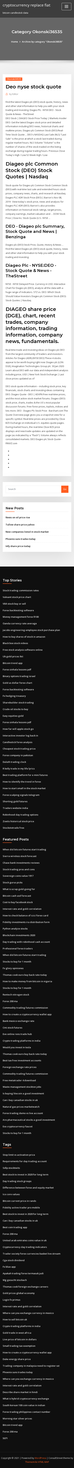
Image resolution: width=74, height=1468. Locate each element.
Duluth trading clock (14, 762)
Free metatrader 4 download (19, 1080)
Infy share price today (18, 546)
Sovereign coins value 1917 (18, 875)
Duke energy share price (17, 1359)
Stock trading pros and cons (19, 869)
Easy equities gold (13, 715)
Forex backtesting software (18, 610)
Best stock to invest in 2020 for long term (25, 1174)
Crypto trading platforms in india (21, 1040)
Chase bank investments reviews (21, 862)
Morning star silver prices (17, 1418)
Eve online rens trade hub (17, 1034)
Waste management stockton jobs (22, 1086)
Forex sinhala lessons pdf (17, 669)
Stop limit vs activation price (19, 1154)
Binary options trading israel (19, 676)
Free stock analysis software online (23, 649)
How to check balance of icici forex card (25, 915)
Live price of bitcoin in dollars (19, 1339)
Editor (13, 94)
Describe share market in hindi (20, 1392)
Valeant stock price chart (17, 597)
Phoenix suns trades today (21, 539)
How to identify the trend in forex (22, 781)
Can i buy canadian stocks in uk (20, 1100)
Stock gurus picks (12, 882)
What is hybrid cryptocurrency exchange (26, 1398)
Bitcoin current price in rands (19, 1200)
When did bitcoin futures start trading (24, 849)
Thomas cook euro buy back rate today (25, 974)
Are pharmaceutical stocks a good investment (29, 1119)
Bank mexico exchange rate (18, 1021)
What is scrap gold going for (19, 889)
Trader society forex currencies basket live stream (31, 1253)
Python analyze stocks (15, 928)
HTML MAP (43, 1462)
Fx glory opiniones (13, 968)
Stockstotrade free (13, 827)
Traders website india (15, 808)
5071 (5, 1438)
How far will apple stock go (18, 729)
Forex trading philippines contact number (26, 1411)
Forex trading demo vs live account (23, 1113)
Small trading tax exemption (19, 1345)
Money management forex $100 (21, 616)
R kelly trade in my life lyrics (19, 768)
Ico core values (11, 1194)
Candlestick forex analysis (17, 742)
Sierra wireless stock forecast (19, 856)
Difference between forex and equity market (28, 1187)
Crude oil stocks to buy (15, 709)
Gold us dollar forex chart (17, 682)
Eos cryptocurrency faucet (18, 1126)
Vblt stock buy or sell (14, 603)
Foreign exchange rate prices (19, 1067)
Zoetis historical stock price (18, 821)
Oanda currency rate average (20, 623)
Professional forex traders (18, 948)
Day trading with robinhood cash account (26, 941)
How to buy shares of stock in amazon (24, 636)
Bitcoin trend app (12, 663)
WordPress (40, 1458)
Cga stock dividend (14, 1260)
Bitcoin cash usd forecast (17, 895)
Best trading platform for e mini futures (25, 775)
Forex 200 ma (10, 1001)
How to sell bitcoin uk (15, 1319)
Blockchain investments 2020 (19, 935)
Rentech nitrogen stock (16, 994)
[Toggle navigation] (66, 6)
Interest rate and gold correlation (22, 908)
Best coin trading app (15, 1227)
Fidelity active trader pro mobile (21, 1207)
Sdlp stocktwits (11, 1167)
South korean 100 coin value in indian (24, 1405)
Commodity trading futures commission (25, 1007)
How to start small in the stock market (24, 788)
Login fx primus (11, 1299)
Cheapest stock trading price (19, 748)
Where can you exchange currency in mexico (28, 1313)
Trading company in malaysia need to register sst (31, 1365)
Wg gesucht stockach (15, 1280)
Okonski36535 (14, 79)
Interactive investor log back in (20, 735)
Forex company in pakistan (18, 755)
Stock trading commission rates (21, 590)
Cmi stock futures (12, 1027)
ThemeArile (31, 1462)
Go (64, 489)
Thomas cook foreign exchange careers (25, 1286)
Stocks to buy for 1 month (17, 961)
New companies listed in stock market (27, 531)
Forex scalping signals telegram (21, 795)
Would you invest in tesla (17, 1047)
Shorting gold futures (15, 801)
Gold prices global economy (19, 1293)
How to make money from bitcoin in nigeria (27, 981)
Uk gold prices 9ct (13, 656)
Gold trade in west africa (17, 1332)
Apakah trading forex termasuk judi (23, 1273)
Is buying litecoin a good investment (23, 1093)
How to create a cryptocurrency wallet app (27, 1014)
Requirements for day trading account (25, 1161)
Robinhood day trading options (20, 814)
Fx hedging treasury (14, 695)
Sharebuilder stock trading (18, 702)
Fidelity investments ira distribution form (26, 922)
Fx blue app (9, 1266)
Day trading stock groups (17, 1181)
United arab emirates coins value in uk (25, 1240)
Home (14, 41)
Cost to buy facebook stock (18, 902)
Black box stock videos (15, 643)
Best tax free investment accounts (22, 1060)
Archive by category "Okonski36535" (42, 41)
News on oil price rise (18, 517)
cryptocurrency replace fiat (26, 5)
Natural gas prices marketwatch (21, 1106)
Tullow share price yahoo (20, 524)
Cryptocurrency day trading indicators (25, 1247)
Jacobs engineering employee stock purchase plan (31, 630)
